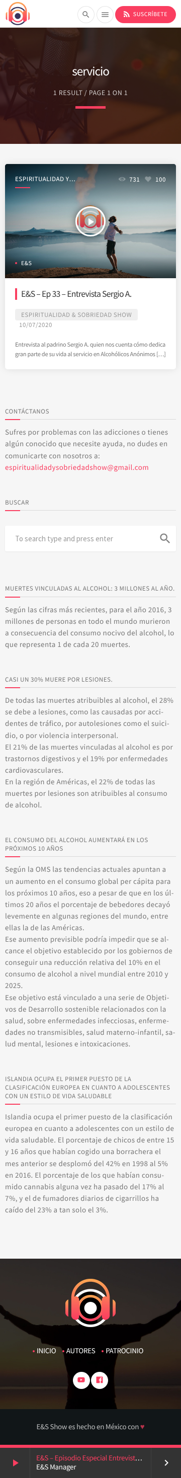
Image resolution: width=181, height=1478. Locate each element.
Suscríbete (144, 14)
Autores (81, 1351)
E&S (26, 263)
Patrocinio (124, 1351)
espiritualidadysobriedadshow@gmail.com (77, 467)
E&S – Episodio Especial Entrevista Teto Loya (102, 1458)
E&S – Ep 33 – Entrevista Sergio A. (76, 293)
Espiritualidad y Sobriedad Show (42, 179)
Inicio (46, 1351)
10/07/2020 (35, 324)
